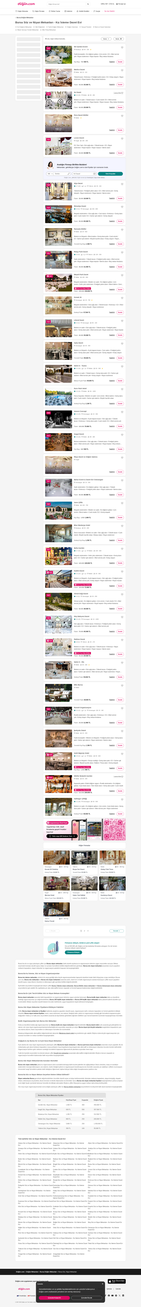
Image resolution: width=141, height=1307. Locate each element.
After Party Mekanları (49, 30)
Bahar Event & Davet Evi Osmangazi (88, 480)
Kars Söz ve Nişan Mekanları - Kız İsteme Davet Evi (70, 1201)
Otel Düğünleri (40, 27)
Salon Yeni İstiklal (79, 895)
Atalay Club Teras (107, 869)
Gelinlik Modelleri (84, 11)
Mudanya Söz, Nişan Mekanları (48, 1114)
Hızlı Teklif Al (110, 11)
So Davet (77, 92)
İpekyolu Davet (80, 730)
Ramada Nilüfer (80, 229)
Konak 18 (77, 297)
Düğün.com (20, 1272)
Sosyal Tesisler (86, 27)
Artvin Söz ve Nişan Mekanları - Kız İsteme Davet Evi (35, 1154)
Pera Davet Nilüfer (81, 115)
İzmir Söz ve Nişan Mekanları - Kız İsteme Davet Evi (35, 1196)
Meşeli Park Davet (81, 275)
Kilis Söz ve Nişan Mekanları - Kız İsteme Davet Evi (35, 1206)
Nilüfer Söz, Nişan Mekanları (47, 1119)
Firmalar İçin (122, 4)
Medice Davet (79, 70)
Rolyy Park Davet (81, 252)
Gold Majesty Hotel (81, 753)
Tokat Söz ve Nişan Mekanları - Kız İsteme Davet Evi (105, 1243)
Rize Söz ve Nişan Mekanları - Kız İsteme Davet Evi (35, 1233)
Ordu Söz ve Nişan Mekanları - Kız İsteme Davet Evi (70, 1227)
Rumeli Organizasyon (82, 708)
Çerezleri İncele (86, 1298)
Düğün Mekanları (23, 11)
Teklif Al (112, 62)
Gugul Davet (79, 434)
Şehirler (109, 1289)
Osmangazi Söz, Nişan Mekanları (49, 1123)
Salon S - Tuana (80, 366)
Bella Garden (79, 548)
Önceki (53, 931)
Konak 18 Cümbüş (51, 869)
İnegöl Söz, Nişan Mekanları (47, 1109)
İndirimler (69, 11)
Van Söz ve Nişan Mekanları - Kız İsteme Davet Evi (70, 1249)
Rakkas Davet (79, 639)
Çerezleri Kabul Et (54, 1298)
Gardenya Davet (106, 895)
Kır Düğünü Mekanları (24, 27)
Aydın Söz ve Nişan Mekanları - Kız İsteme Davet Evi (70, 1154)
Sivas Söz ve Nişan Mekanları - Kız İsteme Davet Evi (35, 1243)
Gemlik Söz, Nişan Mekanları (47, 1105)
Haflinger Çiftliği (80, 799)
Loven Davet (79, 138)
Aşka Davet (78, 343)
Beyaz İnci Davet (79, 869)
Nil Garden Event (81, 47)
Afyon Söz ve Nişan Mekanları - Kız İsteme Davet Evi (105, 1143)
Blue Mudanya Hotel (82, 525)
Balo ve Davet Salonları (102, 27)
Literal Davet (79, 320)
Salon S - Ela (79, 662)
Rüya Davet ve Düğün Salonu (85, 457)
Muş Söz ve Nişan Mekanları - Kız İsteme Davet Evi (105, 1222)
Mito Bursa (78, 685)
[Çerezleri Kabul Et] (103, 1284)
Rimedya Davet (80, 206)
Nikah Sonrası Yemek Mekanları (28, 30)
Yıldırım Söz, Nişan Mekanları (48, 1128)
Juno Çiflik (78, 502)
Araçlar (98, 11)
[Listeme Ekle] (122, 138)
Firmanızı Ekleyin (73, 952)
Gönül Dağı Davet (81, 594)
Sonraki (115, 931)
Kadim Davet (79, 571)
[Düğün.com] (26, 4)
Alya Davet (78, 183)
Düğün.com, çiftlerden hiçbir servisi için (84, 177)
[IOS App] (117, 1281)
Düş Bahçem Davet (81, 616)
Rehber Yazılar (55, 11)
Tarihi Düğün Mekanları (56, 27)
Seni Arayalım (110, 174)
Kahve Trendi (49, 921)
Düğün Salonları (72, 27)
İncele (120, 62)
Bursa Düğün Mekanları (25, 17)
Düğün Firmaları (40, 11)
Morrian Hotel (49, 895)
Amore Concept (80, 411)
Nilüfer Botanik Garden (83, 776)
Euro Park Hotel (80, 388)
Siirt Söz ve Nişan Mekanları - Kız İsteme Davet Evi (70, 1238)
